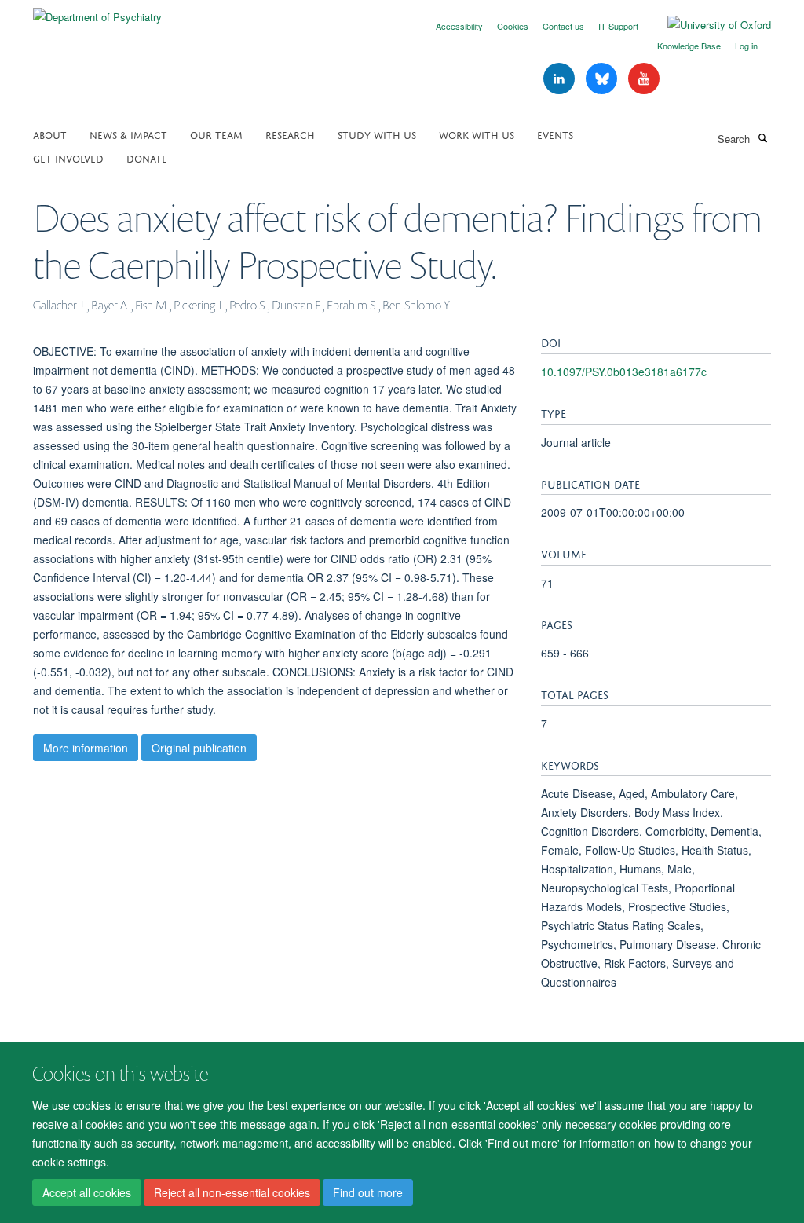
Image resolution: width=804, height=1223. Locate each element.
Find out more (368, 1192)
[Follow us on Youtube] (644, 78)
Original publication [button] (199, 748)
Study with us (377, 133)
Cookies (512, 26)
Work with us (476, 133)
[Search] (762, 137)
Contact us (563, 26)
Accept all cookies (86, 1192)
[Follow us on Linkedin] (560, 78)
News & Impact (128, 133)
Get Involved (68, 157)
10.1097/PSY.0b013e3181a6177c (624, 371)
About (50, 133)
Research (290, 133)
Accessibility (459, 26)
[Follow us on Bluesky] (603, 78)
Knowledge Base (689, 45)
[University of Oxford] (707, 25)
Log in (746, 45)
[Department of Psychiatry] (97, 11)
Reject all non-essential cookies (232, 1192)
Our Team (216, 133)
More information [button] (85, 748)
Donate (146, 157)
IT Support (618, 26)
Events (555, 133)
